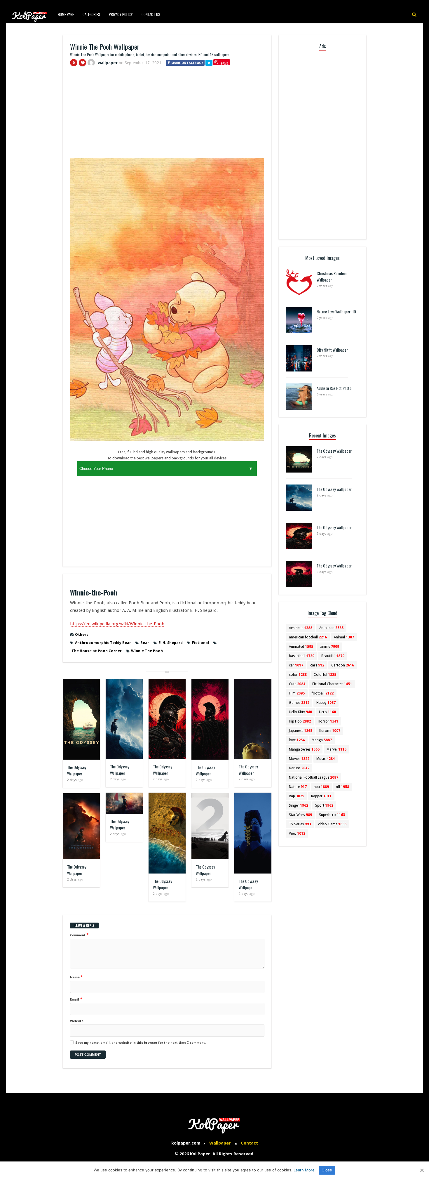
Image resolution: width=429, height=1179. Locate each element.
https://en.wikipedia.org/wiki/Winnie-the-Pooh (117, 623)
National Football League (313, 777)
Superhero (332, 815)
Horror (328, 721)
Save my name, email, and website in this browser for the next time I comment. (140, 1043)
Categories (91, 14)
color (298, 675)
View (297, 833)
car (296, 665)
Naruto (299, 768)
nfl (342, 787)
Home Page (66, 14)
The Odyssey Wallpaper (76, 770)
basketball (301, 656)
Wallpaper (220, 1143)
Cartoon (342, 665)
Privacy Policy (121, 14)
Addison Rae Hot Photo (334, 388)
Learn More (304, 1170)
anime (329, 647)
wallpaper (108, 62)
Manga (322, 740)
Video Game (332, 824)
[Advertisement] (167, 115)
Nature (298, 787)
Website (76, 1021)
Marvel (336, 749)
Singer (298, 805)
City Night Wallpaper (332, 350)
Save (225, 63)
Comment (79, 934)
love (297, 740)
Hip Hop (300, 721)
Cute (297, 684)
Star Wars (300, 815)
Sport (324, 805)
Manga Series (304, 749)
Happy (326, 703)
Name (76, 977)
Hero (327, 712)
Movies (299, 759)
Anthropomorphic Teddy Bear (103, 642)
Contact (249, 1143)
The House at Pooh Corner (97, 651)
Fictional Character (332, 684)
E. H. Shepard (170, 642)
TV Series (300, 824)
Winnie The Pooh (147, 651)
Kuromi (329, 731)
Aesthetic (300, 628)
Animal (344, 637)
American (331, 628)
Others (81, 634)
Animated (301, 647)
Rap (296, 796)
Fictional (200, 642)
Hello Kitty (300, 712)
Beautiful (332, 656)
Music (325, 759)
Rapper (321, 796)
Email (76, 999)
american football (308, 637)
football (323, 693)
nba (321, 787)
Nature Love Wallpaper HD (336, 311)
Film (297, 693)
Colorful (325, 675)
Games (299, 703)
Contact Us (151, 14)
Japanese (300, 731)
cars (317, 665)
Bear (144, 642)
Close (327, 1170)
